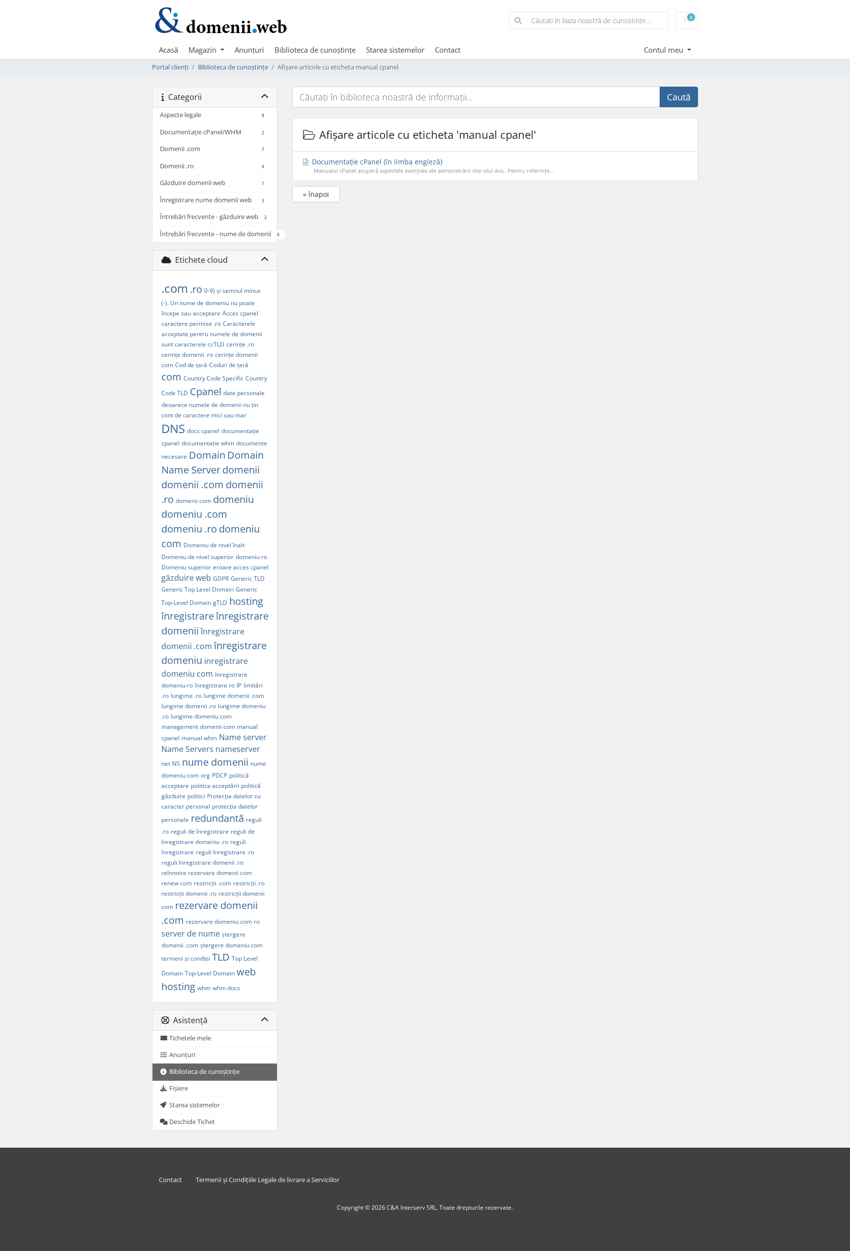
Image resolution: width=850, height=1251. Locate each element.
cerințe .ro (240, 344)
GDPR (221, 578)
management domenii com (198, 726)
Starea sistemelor (395, 50)
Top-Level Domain (210, 973)
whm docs (226, 988)
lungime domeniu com (201, 716)
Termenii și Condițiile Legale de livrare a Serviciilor (267, 1180)
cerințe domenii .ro (187, 354)
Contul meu (664, 50)
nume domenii (215, 762)
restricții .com (212, 883)
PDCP (219, 775)
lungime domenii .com (234, 695)
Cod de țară (191, 365)
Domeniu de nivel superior (197, 557)
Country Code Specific (213, 378)
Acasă (168, 50)
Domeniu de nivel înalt (213, 545)
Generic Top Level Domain (197, 589)
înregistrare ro (215, 685)
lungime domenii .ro (188, 706)
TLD (221, 957)
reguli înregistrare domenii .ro (202, 862)
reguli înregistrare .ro (225, 852)
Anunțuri (249, 50)
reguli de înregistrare (200, 831)
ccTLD (216, 344)
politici (196, 796)
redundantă (217, 818)
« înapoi (316, 194)
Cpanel (205, 391)
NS (176, 763)
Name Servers (187, 749)
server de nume (190, 933)
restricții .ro (249, 883)
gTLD (220, 602)
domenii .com (192, 484)
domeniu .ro (189, 528)
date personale (244, 393)
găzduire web (186, 577)
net (165, 763)
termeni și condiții (185, 958)
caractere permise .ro (191, 323)
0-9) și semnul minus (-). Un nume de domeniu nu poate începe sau (211, 301)
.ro (196, 289)
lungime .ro (186, 695)
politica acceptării (215, 786)
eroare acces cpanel (241, 567)
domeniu (233, 499)
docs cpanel (203, 431)
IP (239, 685)
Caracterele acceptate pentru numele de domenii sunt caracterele (211, 333)
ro (257, 921)
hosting (246, 601)
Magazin (203, 50)
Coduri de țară (228, 365)
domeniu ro (251, 557)
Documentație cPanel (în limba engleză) (432, 165)
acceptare (206, 313)
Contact (447, 50)
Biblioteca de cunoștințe (315, 50)
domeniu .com (194, 514)
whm (204, 988)
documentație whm (208, 443)
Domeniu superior (186, 567)
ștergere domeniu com (231, 945)
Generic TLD (248, 578)
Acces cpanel (240, 313)
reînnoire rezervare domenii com (206, 873)
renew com (176, 883)
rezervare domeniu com (219, 921)
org (205, 775)
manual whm (199, 738)
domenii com (193, 501)
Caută (679, 97)
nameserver (237, 749)
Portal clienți (170, 67)
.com (174, 288)
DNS (173, 428)
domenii (241, 469)
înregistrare (187, 616)
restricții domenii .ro (188, 893)
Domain (207, 455)
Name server (243, 737)
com (171, 376)
